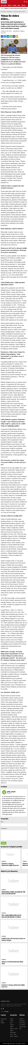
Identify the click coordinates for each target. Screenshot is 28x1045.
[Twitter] (5, 36)
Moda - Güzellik (14, 1036)
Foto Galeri (22, 1021)
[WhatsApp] (11, 36)
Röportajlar (10, 11)
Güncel (10, 5)
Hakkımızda (4, 1019)
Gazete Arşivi (22, 1026)
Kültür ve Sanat (14, 1028)
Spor (19, 5)
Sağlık (11, 1026)
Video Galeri (22, 1022)
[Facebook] (2, 36)
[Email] (14, 36)
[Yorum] (17, 36)
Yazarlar (21, 1019)
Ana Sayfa (3, 5)
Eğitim (11, 1030)
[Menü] (26, 2)
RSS (20, 1028)
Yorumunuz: (4, 828)
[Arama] (24, 1)
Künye (2, 1021)
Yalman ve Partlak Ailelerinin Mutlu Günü (14, 8)
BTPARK (6, 1011)
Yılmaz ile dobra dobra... (20, 11)
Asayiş (14, 5)
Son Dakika (22, 1024)
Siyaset (23, 5)
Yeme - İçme (13, 1034)
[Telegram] (8, 36)
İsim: (2, 822)
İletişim (2, 1022)
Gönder (3, 843)
